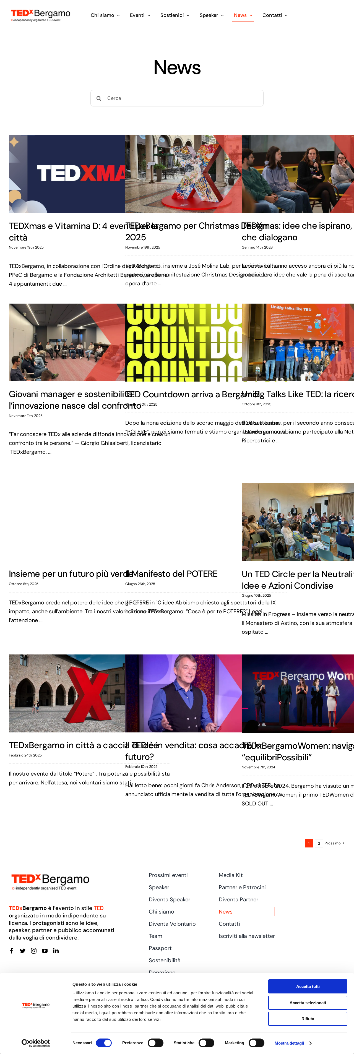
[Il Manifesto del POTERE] (206, 522)
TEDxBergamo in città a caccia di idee (83, 745)
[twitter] (22, 951)
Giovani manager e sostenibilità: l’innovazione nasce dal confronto (75, 399)
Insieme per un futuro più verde (71, 574)
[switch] (155, 1043)
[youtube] (45, 951)
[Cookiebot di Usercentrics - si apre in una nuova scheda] (36, 1043)
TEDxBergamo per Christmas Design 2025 (196, 231)
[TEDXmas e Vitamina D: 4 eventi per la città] (89, 174)
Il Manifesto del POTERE (171, 574)
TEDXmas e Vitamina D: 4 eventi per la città (83, 231)
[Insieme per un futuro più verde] (89, 522)
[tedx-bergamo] (40, 9)
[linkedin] (56, 951)
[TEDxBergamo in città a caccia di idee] (89, 693)
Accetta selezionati (308, 1002)
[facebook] (11, 951)
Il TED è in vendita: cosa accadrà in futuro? (193, 751)
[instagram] (34, 951)
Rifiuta (307, 1018)
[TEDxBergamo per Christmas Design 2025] (206, 174)
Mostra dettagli (289, 1043)
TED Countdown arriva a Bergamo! (192, 394)
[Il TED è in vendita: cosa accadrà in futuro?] (206, 693)
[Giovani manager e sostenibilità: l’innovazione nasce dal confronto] (89, 343)
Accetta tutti (308, 986)
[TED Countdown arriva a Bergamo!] (206, 343)
